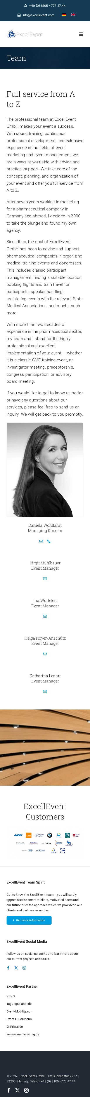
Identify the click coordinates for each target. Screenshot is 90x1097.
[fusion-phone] (49, 541)
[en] (73, 15)
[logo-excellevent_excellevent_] (25, 31)
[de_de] (64, 15)
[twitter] (16, 968)
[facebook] (8, 968)
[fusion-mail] (41, 541)
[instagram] (24, 968)
